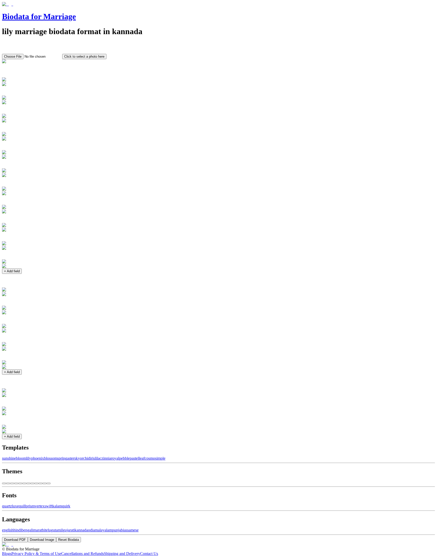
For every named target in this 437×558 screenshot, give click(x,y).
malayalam (103, 530)
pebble (124, 458)
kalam (57, 506)
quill (22, 506)
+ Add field (12, 271)
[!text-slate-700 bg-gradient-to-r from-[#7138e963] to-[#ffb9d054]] (16, 483)
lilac (98, 458)
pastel (134, 458)
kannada (81, 530)
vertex (40, 506)
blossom (50, 458)
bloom (21, 458)
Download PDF (15, 540)
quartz (7, 506)
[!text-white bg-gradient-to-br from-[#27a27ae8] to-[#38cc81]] (40, 483)
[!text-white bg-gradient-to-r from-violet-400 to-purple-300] (32, 483)
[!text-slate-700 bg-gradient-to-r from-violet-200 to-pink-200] (8, 483)
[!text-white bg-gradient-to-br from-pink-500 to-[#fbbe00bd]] (49, 483)
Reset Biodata (68, 540)
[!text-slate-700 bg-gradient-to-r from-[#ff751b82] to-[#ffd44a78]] (28, 483)
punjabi (118, 530)
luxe (15, 506)
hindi (17, 530)
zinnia (106, 458)
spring (62, 458)
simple (160, 458)
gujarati (69, 530)
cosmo (150, 458)
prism (30, 506)
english (7, 530)
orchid (85, 458)
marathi (39, 530)
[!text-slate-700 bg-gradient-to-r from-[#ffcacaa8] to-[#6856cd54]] (24, 483)
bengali (27, 530)
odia (91, 530)
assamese (131, 530)
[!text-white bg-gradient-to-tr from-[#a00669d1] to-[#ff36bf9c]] (44, 483)
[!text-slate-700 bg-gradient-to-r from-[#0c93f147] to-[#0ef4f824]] (20, 483)
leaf (142, 458)
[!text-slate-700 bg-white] (4, 483)
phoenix (37, 458)
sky (77, 458)
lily (28, 458)
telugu (50, 530)
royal (115, 458)
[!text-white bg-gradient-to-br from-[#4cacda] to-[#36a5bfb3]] (36, 483)
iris (92, 458)
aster (70, 458)
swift (48, 506)
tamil (59, 530)
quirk (66, 506)
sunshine (9, 458)
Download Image (42, 540)
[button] (218, 72)
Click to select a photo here (84, 56)
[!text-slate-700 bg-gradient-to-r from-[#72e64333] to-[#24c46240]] (12, 483)
